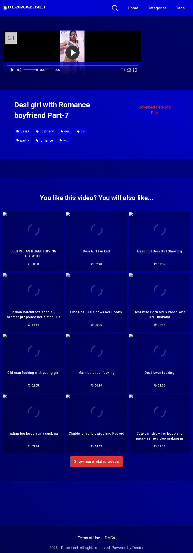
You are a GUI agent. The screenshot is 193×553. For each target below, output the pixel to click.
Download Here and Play (155, 110)
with (66, 140)
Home (133, 8)
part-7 (24, 140)
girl (82, 131)
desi (67, 131)
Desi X (24, 131)
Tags (180, 8)
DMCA (110, 538)
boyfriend (46, 131)
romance (46, 140)
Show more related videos (96, 461)
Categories (157, 8)
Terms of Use (89, 538)
